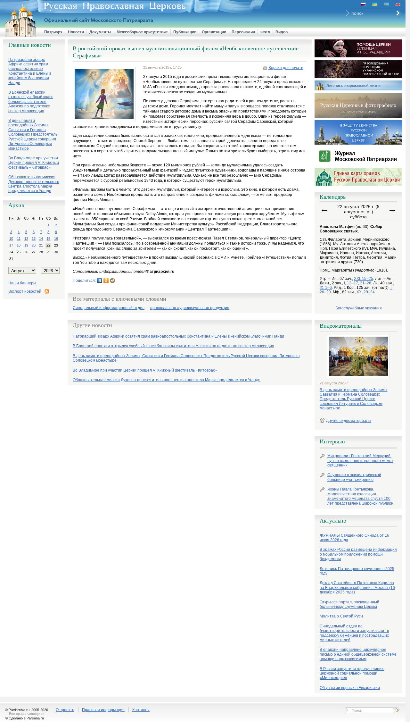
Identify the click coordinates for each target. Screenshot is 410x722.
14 (41, 238)
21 (41, 245)
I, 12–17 (351, 283)
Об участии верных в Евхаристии (350, 687)
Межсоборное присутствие (142, 32)
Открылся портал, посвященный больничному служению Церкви (349, 604)
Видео (281, 32)
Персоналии (243, 32)
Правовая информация (103, 710)
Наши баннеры (22, 283)
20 (34, 245)
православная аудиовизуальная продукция (189, 308)
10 (11, 238)
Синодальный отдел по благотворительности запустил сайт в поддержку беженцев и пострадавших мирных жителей (354, 633)
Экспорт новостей (24, 291)
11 (18, 238)
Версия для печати (285, 67)
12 (26, 238)
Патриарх (53, 32)
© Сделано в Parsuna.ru (24, 718)
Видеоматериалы (341, 326)
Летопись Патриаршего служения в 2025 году (357, 571)
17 (11, 245)
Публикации (184, 32)
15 (48, 238)
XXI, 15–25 (363, 278)
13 (34, 238)
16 (56, 238)
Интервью (332, 441)
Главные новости (29, 45)
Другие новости (92, 325)
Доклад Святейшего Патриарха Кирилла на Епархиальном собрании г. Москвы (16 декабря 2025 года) (357, 587)
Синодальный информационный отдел (108, 308)
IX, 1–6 (326, 287)
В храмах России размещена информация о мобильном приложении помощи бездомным (358, 554)
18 (18, 245)
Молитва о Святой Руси (341, 616)
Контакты (141, 710)
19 (26, 245)
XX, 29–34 (366, 292)
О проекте (65, 710)
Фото (265, 32)
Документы (100, 32)
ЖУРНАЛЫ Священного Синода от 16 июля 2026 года (354, 537)
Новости (76, 32)
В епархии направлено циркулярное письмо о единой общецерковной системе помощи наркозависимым (358, 654)
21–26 (365, 283)
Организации (214, 32)
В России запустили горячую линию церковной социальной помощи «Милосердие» (352, 673)
